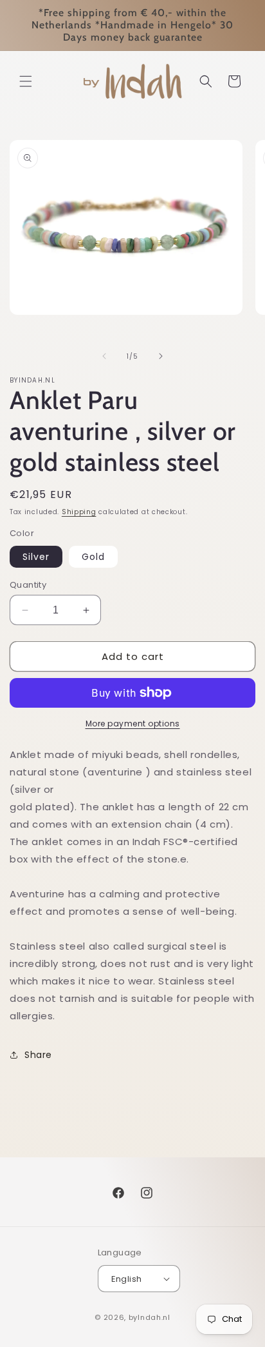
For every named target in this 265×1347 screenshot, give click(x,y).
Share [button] (38, 1054)
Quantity (28, 585)
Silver (36, 556)
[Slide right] (161, 356)
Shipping (79, 512)
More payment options (133, 723)
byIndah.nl (149, 1317)
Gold (93, 556)
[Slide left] (104, 356)
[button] (26, 81)
